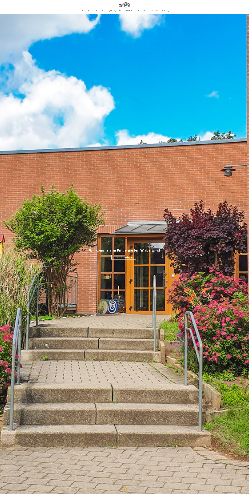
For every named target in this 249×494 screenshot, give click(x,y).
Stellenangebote (167, 11)
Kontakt (155, 11)
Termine (147, 11)
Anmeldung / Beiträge (109, 11)
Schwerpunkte (93, 11)
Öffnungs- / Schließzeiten (127, 11)
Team (140, 11)
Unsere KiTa (80, 11)
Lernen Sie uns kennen (124, 257)
